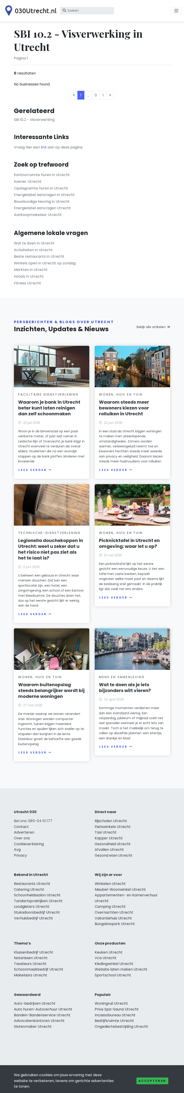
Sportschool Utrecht (113, 975)
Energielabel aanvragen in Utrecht (44, 194)
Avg (17, 849)
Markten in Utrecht (31, 269)
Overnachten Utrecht (114, 912)
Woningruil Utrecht (111, 1003)
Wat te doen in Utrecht (34, 243)
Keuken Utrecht (109, 952)
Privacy (20, 855)
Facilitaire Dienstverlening (48, 394)
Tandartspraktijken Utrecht (38, 901)
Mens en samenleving (122, 677)
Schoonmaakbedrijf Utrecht (38, 969)
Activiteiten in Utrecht (33, 250)
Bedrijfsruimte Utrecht (114, 1020)
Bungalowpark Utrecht (115, 923)
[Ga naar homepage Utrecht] (30, 11)
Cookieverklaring (29, 844)
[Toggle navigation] (176, 10)
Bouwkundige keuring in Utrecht (42, 201)
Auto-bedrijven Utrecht (34, 1003)
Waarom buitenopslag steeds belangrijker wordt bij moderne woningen (51, 690)
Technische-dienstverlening (49, 533)
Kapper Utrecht (109, 838)
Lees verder (32, 470)
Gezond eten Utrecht (113, 855)
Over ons (22, 838)
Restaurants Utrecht (32, 883)
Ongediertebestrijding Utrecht (121, 1026)
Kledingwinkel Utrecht (114, 963)
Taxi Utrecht (105, 832)
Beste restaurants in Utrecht (39, 256)
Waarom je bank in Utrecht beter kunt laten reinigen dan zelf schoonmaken (49, 408)
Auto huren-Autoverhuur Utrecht (43, 1009)
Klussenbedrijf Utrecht (33, 952)
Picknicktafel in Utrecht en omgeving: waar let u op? (129, 543)
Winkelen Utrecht (110, 883)
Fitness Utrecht (27, 283)
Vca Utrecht (105, 957)
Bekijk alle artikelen (151, 327)
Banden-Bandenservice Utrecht (42, 1015)
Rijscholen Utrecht (111, 820)
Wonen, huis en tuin (120, 394)
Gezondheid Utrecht (113, 844)
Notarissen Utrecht (31, 957)
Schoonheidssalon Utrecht (37, 895)
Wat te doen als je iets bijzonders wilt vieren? (125, 687)
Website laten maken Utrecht (121, 969)
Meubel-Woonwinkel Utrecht (120, 889)
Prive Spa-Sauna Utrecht (117, 1009)
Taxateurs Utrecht (30, 963)
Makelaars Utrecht (30, 975)
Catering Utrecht (29, 889)
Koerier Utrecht (28, 181)
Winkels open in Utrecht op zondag (45, 263)
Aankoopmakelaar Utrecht (38, 214)
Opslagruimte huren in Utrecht (41, 188)
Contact (21, 826)
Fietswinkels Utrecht (113, 826)
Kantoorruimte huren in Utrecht (42, 174)
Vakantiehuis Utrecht (113, 918)
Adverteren (24, 832)
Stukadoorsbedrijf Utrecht (37, 912)
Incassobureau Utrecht (115, 1015)
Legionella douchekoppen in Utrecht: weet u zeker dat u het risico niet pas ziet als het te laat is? (50, 549)
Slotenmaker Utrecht (33, 1026)
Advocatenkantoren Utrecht (39, 1020)
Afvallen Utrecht (109, 849)
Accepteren (152, 1081)
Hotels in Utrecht (29, 276)
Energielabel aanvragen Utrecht (42, 208)
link (44, 147)
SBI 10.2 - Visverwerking (34, 119)
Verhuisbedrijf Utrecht (33, 918)
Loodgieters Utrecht (31, 906)
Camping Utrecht (110, 906)
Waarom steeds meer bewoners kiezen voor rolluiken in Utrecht (124, 408)
